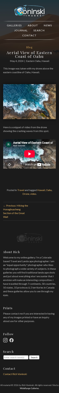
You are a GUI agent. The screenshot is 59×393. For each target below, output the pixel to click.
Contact (29, 35)
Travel (20, 190)
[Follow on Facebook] (12, 339)
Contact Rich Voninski (15, 373)
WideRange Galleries (29, 388)
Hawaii (41, 190)
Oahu (49, 190)
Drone (25, 193)
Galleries (14, 25)
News (48, 25)
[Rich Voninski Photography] (29, 14)
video (33, 193)
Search (39, 30)
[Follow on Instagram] (5, 339)
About (33, 25)
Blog (29, 47)
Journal (21, 30)
